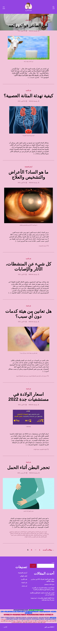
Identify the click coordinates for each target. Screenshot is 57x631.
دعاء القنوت (53, 617)
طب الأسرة (28, 90)
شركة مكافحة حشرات (12, 619)
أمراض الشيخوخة (28, 166)
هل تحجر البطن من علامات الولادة (32, 536)
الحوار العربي (51, 621)
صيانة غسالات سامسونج (38, 619)
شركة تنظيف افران (44, 617)
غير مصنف (24, 586)
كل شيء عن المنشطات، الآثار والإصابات (28, 266)
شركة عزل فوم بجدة (45, 611)
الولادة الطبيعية (43, 449)
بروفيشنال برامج (17, 621)
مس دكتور (47, 627)
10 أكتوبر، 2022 (21, 30)
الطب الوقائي (29, 20)
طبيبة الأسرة (15, 622)
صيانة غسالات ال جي (21, 617)
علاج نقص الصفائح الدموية (35, 376)
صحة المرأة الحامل (38, 535)
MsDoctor (31, 30)
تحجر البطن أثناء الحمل (28, 467)
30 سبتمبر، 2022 (21, 473)
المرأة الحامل (23, 531)
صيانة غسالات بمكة (9, 617)
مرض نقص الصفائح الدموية (22, 376)
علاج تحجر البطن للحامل (27, 535)
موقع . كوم (22, 622)
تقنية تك (25, 621)
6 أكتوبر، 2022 (21, 404)
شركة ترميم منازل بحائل (32, 611)
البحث (52, 562)
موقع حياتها (8, 621)
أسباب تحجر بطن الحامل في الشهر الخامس (37, 531)
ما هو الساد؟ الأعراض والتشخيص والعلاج (28, 175)
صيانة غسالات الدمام (32, 617)
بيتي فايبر (53, 611)
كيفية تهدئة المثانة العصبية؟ (28, 95)
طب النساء (28, 305)
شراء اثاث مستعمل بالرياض (36, 610)
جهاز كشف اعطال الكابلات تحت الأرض (14, 611)
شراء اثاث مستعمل (49, 584)
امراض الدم (44, 376)
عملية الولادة (36, 449)
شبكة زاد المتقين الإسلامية (34, 622)
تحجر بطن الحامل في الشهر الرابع (31, 533)
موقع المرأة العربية (41, 621)
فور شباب (3, 619)
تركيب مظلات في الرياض (19, 614)
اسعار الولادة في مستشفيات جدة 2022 (28, 397)
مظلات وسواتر (49, 614)
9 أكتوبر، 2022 (21, 274)
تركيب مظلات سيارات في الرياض (36, 614)
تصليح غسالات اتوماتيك (25, 619)
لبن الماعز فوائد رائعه (28, 25)
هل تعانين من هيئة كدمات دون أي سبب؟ (28, 314)
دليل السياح (32, 621)
